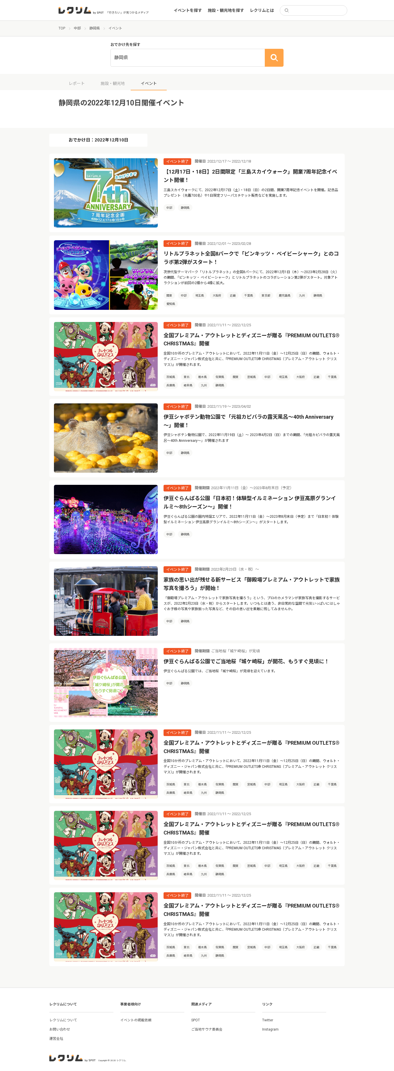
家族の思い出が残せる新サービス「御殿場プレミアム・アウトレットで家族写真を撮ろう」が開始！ (252, 584)
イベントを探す (188, 10)
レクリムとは (262, 10)
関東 (169, 295)
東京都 (266, 295)
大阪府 (217, 295)
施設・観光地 (113, 83)
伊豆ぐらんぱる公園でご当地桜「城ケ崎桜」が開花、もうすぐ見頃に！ (246, 661)
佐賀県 (219, 377)
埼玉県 (199, 295)
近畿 (233, 295)
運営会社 (56, 1039)
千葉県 (248, 295)
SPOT (195, 1020)
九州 (302, 295)
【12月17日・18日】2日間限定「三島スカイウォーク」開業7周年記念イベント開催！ (250, 176)
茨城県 (170, 377)
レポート (77, 83)
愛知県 (170, 304)
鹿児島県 (284, 295)
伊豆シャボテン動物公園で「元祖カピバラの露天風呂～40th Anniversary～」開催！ (248, 421)
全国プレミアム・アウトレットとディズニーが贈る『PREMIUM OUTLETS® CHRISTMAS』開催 (251, 339)
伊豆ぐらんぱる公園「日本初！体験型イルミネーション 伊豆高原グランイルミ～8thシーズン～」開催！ (250, 502)
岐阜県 (188, 385)
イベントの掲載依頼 (135, 1020)
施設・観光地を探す (226, 10)
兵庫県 (170, 385)
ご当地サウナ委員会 (206, 1029)
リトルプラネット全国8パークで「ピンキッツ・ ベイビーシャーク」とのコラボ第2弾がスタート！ (251, 258)
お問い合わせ (59, 1029)
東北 (187, 377)
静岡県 (185, 207)
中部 (169, 207)
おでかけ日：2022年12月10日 (98, 140)
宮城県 (251, 377)
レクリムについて (63, 1020)
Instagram (270, 1029)
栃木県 (202, 377)
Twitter (267, 1020)
